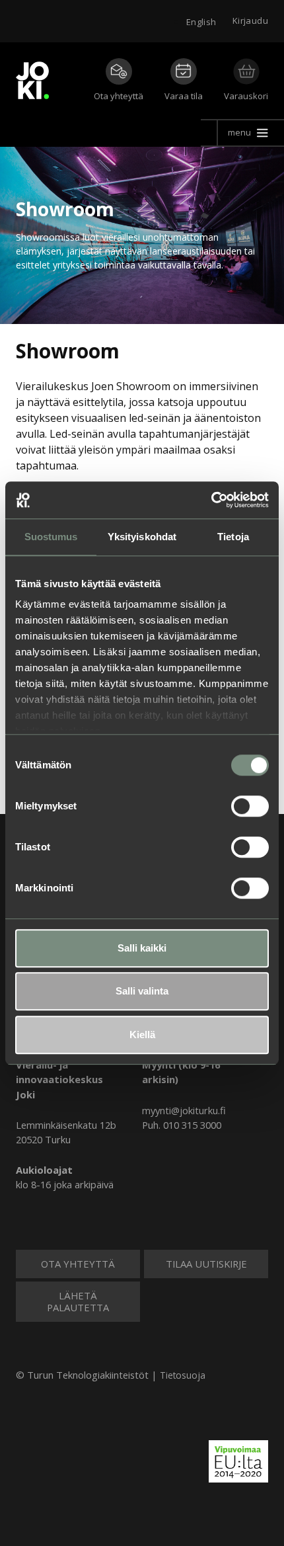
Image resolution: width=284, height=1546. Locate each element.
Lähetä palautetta (78, 1301)
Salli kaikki (142, 948)
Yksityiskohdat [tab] (142, 536)
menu (239, 132)
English (201, 22)
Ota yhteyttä (118, 96)
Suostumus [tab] (51, 536)
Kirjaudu (250, 20)
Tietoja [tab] (233, 536)
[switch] (250, 806)
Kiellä (142, 1034)
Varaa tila (183, 96)
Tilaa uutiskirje (206, 1263)
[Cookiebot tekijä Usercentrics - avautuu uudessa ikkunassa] (211, 500)
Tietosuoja (182, 1375)
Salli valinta (142, 991)
